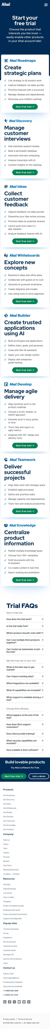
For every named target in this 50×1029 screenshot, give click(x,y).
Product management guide (13, 906)
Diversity (6, 857)
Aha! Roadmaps (9, 795)
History (6, 844)
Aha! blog (6, 884)
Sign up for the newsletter (12, 986)
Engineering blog (9, 889)
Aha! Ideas (7, 804)
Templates (7, 901)
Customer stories (9, 950)
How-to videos (8, 897)
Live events (7, 893)
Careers (6, 853)
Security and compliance (12, 959)
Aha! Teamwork (9, 821)
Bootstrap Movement (11, 870)
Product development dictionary (15, 914)
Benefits (6, 861)
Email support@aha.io (11, 978)
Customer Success (10, 946)
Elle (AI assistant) (9, 942)
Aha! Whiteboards (9, 808)
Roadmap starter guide (11, 910)
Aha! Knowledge (9, 825)
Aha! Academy (8, 829)
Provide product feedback (12, 982)
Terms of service (25, 1019)
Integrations (7, 938)
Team (5, 848)
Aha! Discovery (9, 800)
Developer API (8, 955)
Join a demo (38, 776)
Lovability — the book (11, 874)
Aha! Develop (8, 817)
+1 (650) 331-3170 (10, 995)
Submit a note (8, 974)
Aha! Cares (7, 865)
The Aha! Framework (11, 929)
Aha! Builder (7, 812)
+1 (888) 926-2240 (10, 991)
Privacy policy (9, 1019)
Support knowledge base (12, 919)
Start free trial (24, 106)
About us (6, 840)
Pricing (5, 933)
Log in (5, 963)
